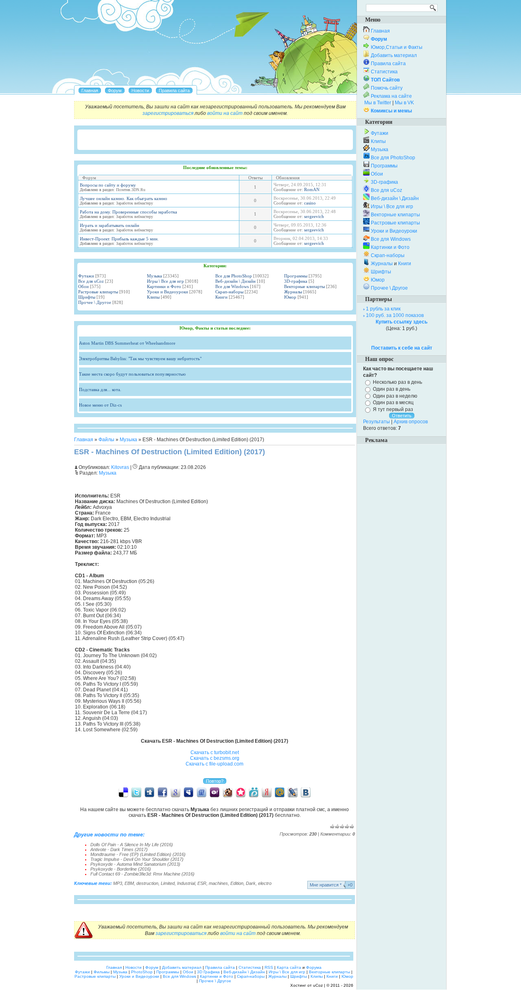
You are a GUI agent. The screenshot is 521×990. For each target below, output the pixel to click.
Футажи (86, 275)
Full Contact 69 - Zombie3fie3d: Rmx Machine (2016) (142, 873)
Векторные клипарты (304, 286)
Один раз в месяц (393, 402)
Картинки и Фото (164, 286)
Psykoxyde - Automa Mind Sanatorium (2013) (135, 864)
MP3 (117, 883)
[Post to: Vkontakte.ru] (305, 792)
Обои (83, 286)
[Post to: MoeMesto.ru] (253, 792)
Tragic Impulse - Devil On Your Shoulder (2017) (137, 859)
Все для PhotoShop (233, 275)
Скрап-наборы (229, 291)
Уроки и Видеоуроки (167, 291)
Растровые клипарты (98, 291)
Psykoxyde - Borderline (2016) (120, 869)
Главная (83, 439)
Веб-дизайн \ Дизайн (235, 281)
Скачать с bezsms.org (214, 758)
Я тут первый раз (393, 409)
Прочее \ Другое (94, 302)
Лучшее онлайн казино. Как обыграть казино (123, 198)
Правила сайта (388, 63)
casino (310, 202)
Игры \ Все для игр (165, 281)
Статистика (384, 72)
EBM (129, 883)
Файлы (106, 439)
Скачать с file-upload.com (214, 764)
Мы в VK (404, 103)
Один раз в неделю (395, 395)
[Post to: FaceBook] (162, 792)
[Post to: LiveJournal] (292, 792)
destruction (147, 883)
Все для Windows (232, 286)
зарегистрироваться (167, 113)
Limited (168, 883)
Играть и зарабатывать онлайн (109, 225)
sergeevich (314, 216)
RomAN (312, 189)
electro (264, 883)
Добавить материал (394, 55)
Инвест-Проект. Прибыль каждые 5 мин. (119, 238)
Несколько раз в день (397, 382)
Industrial (186, 883)
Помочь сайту (387, 88)
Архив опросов (411, 422)
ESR (201, 883)
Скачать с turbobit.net (214, 752)
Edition (236, 883)
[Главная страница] (90, 90)
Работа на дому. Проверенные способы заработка (128, 211)
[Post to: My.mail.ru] (279, 792)
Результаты (376, 422)
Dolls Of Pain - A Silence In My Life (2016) (131, 844)
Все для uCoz (91, 281)
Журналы (293, 291)
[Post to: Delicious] (123, 792)
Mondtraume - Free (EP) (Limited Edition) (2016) (138, 854)
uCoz (318, 985)
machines (218, 883)
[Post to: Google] (175, 792)
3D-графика (295, 281)
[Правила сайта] (174, 90)
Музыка (154, 275)
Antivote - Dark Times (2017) (119, 849)
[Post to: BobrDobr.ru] (227, 792)
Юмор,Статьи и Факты (396, 47)
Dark (251, 883)
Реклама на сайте (391, 96)
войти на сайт (225, 113)
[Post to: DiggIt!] (149, 792)
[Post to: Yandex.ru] (266, 792)
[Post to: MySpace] (188, 792)
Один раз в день (391, 389)
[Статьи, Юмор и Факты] (140, 90)
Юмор (290, 297)
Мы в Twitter (377, 103)
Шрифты (86, 297)
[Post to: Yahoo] (214, 792)
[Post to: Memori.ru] (240, 792)
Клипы (153, 297)
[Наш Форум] (115, 90)
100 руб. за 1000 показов (395, 315)
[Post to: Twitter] (136, 792)
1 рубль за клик (383, 309)
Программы (295, 275)
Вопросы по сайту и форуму (108, 185)
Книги (221, 297)
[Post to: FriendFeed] (201, 792)
